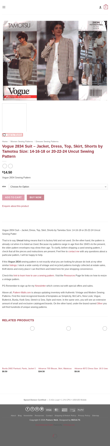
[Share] (19, 429)
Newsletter (40, 286)
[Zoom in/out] (3, 429)
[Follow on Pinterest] (42, 409)
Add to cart (13, 197)
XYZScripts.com (69, 425)
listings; (13, 265)
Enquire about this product (15, 206)
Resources (69, 275)
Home (5, 141)
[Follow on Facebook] (27, 409)
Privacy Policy (84, 416)
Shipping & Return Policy (65, 416)
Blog (20, 416)
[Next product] (4, 166)
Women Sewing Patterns (21, 141)
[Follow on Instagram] (32, 409)
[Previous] (7, 60)
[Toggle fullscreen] (11, 429)
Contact (49, 416)
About (13, 416)
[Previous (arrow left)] (3, 441)
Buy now (35, 197)
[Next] (102, 60)
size (4, 186)
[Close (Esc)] (28, 429)
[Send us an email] (37, 409)
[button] (4, 7)
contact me (73, 251)
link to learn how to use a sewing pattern (33, 275)
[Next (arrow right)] (11, 441)
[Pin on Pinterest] (10, 213)
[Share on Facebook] (4, 213)
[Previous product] (10, 166)
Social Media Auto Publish (44, 425)
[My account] (100, 7)
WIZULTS (75, 420)
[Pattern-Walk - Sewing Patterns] (55, 7)
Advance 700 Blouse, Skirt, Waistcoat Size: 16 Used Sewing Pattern (69, 368)
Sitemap (95, 416)
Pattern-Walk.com (22, 292)
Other (100, 303)
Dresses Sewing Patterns (47, 141)
